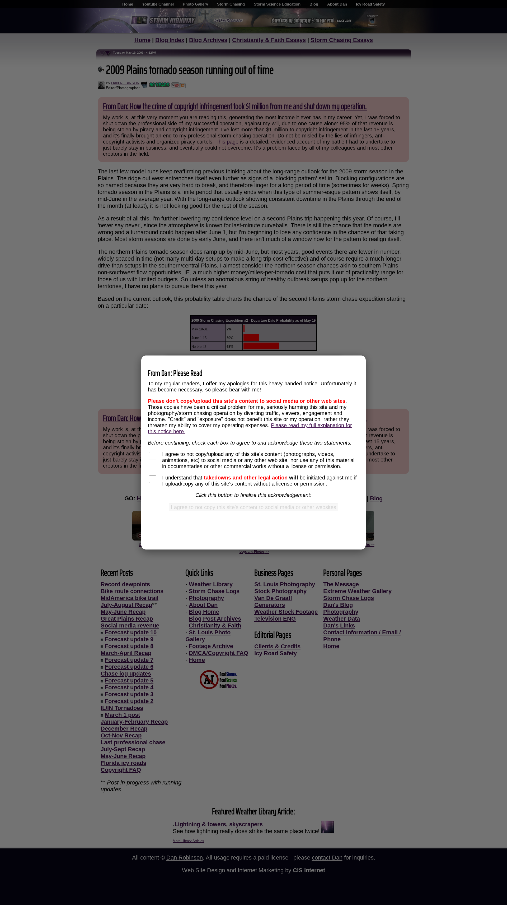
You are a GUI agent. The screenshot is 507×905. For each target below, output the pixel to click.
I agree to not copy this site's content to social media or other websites (253, 507)
